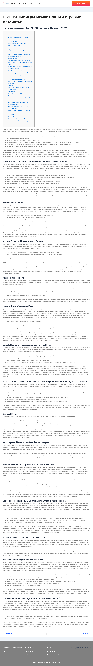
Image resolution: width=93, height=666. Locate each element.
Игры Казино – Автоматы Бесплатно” (18, 71)
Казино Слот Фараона (13, 41)
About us (31, 3)
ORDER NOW (29, 651)
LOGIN (27, 655)
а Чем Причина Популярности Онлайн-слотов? (20, 75)
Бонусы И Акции (12, 58)
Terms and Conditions (54, 655)
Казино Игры (11, 114)
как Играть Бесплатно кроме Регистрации (19, 60)
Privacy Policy (51, 651)
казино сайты (34, 198)
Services (21, 3)
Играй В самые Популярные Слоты (17, 43)
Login (40, 3)
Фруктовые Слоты (12, 108)
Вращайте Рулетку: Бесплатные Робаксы (18, 106)
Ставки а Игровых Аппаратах (15, 117)
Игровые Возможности (14, 45)
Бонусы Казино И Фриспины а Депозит (18, 119)
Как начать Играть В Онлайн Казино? (18, 73)
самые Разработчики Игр (14, 48)
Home (13, 3)
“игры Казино (11, 91)
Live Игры (10, 85)
